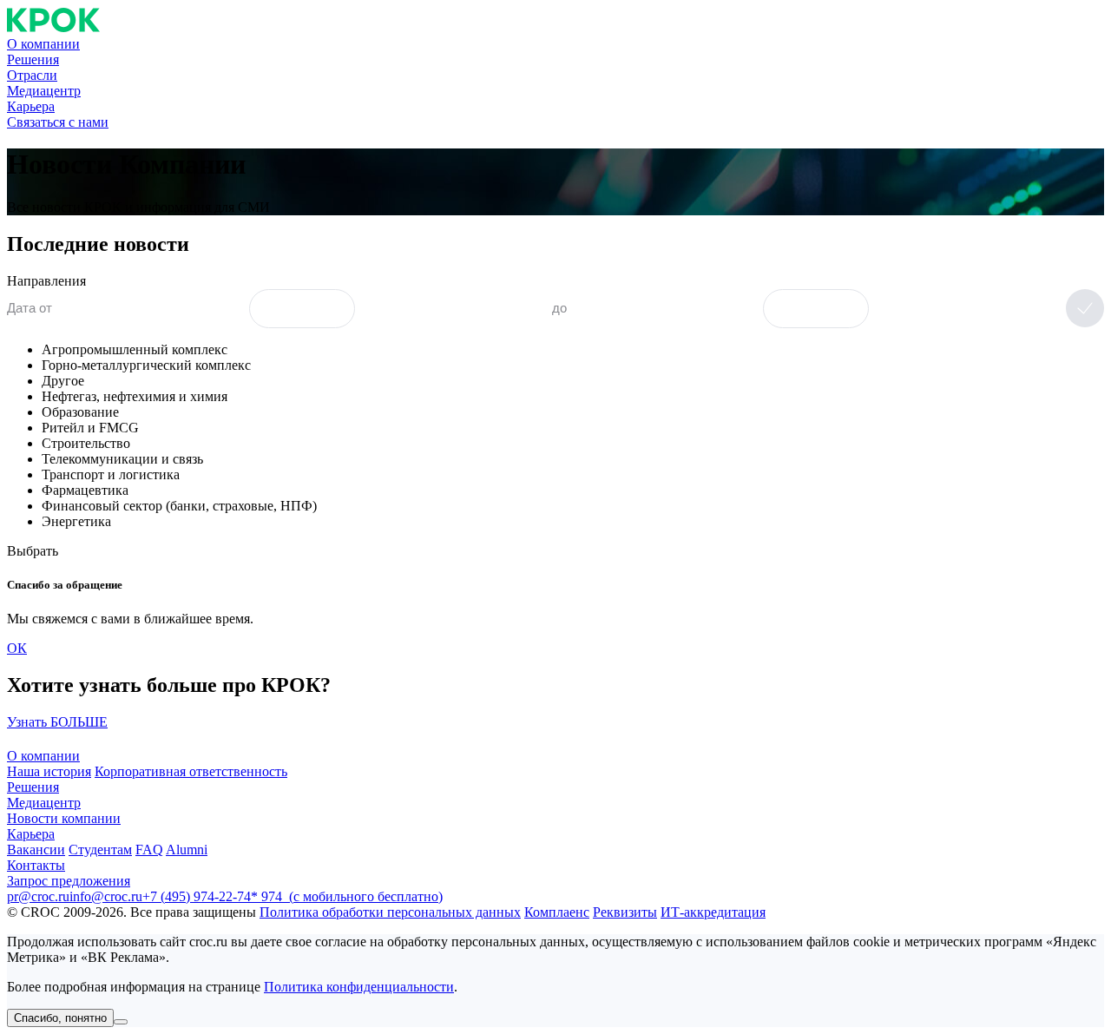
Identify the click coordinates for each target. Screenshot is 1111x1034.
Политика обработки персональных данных (390, 912)
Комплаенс (556, 912)
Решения (33, 59)
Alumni (186, 849)
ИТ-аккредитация (713, 912)
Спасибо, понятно (60, 1017)
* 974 (347, 896)
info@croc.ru (105, 896)
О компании (43, 43)
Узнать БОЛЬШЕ (57, 722)
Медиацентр (44, 90)
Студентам (100, 849)
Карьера (31, 106)
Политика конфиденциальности (359, 986)
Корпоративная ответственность (191, 771)
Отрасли (32, 75)
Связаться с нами (57, 122)
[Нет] (121, 1021)
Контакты (36, 865)
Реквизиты (625, 912)
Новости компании (64, 818)
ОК (17, 648)
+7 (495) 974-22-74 (196, 896)
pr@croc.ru (38, 896)
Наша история (49, 771)
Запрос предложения (68, 880)
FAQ (149, 849)
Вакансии (36, 849)
